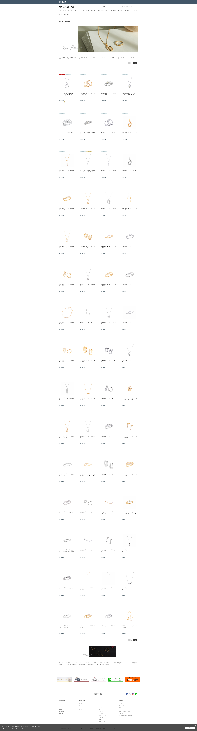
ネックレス (121, 10)
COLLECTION (89, 2)
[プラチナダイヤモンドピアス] (88, 312)
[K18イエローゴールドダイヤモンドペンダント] (130, 122)
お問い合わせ (121, 713)
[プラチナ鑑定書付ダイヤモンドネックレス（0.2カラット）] (130, 83)
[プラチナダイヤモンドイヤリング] (109, 350)
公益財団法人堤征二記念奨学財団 (125, 715)
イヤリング (93, 10)
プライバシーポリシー (11, 728)
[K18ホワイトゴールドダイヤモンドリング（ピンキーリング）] (67, 540)
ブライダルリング (79, 10)
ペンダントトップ (101, 721)
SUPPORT (119, 2)
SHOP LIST (112, 2)
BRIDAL (105, 2)
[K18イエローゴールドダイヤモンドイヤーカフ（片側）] (130, 388)
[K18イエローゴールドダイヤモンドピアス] (130, 198)
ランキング (81, 709)
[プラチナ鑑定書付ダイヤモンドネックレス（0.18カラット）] (67, 83)
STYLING (98, 2)
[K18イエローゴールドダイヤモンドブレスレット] (67, 312)
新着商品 (80, 705)
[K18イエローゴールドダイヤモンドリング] (88, 83)
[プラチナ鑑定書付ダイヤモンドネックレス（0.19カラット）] (88, 160)
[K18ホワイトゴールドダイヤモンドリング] (67, 464)
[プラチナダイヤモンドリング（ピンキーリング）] (67, 616)
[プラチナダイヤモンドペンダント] (130, 160)
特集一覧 (80, 703)
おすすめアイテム (82, 707)
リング (62, 10)
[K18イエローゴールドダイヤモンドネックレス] (67, 160)
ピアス (87, 10)
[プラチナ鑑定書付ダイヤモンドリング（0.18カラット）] (109, 83)
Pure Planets (62, 663)
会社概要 (120, 703)
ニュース (120, 709)
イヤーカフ (101, 10)
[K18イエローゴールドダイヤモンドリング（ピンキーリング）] (88, 464)
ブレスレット (128, 10)
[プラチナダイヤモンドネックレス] (109, 160)
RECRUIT (127, 2)
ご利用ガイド (105, 6)
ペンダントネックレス (111, 10)
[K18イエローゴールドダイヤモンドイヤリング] (88, 236)
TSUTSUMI (63, 2)
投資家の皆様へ (122, 705)
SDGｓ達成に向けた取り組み (124, 711)
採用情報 (120, 707)
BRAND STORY (79, 2)
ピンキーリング (69, 10)
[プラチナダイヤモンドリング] (67, 122)
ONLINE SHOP (135, 2)
